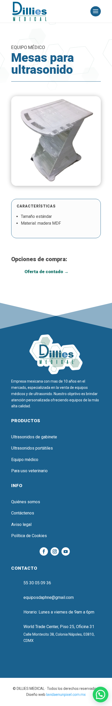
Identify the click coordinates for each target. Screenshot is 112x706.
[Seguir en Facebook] (44, 551)
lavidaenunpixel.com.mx (66, 694)
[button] (100, 694)
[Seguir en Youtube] (65, 551)
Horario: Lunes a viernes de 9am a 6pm (58, 612)
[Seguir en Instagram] (55, 551)
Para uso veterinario (29, 470)
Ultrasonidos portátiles (32, 448)
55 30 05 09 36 (37, 582)
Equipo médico (24, 459)
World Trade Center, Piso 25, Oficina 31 (58, 626)
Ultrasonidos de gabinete (34, 436)
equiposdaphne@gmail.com (48, 597)
